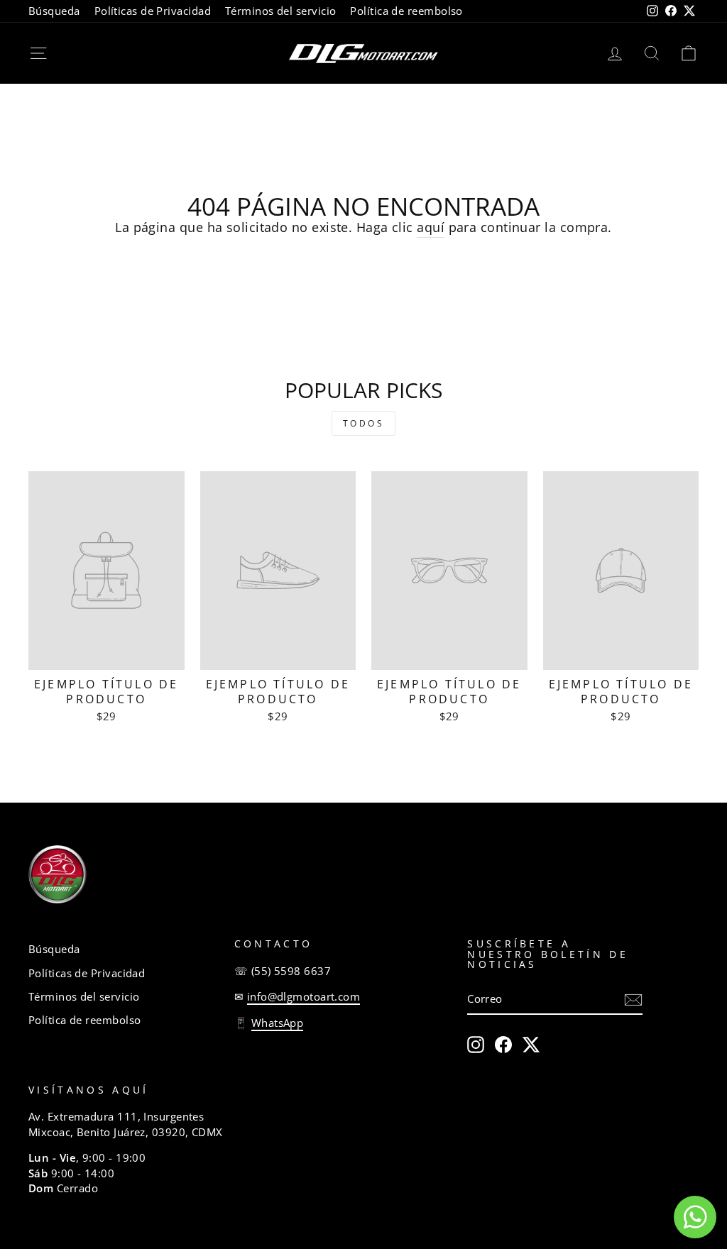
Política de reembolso (406, 11)
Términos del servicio (280, 11)
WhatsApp (277, 1023)
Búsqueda (54, 11)
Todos (364, 423)
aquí (430, 227)
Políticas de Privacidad (152, 11)
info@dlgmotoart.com (304, 996)
